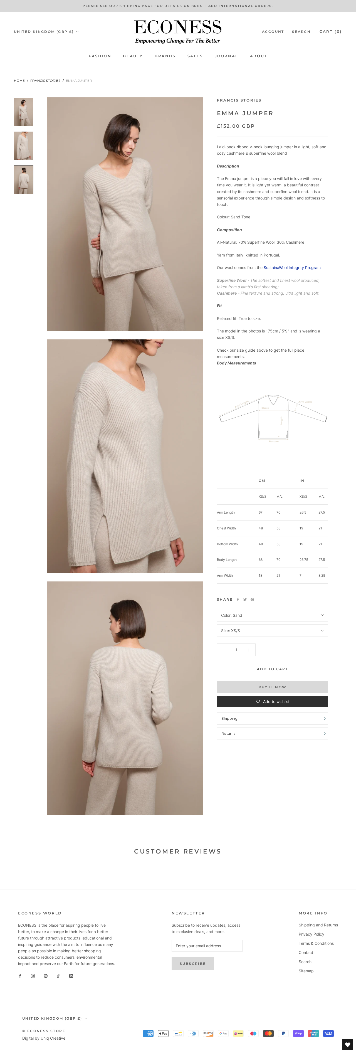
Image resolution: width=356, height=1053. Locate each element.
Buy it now (273, 687)
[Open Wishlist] (347, 1044)
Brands (165, 56)
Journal (226, 56)
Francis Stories (45, 80)
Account (273, 31)
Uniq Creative (53, 1038)
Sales (195, 56)
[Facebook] (237, 599)
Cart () (331, 31)
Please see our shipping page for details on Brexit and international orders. (178, 6)
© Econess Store (43, 1031)
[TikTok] (58, 975)
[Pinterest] (252, 599)
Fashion (100, 56)
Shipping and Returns (318, 925)
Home (19, 80)
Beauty (133, 56)
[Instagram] (33, 975)
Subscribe (193, 963)
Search (301, 31)
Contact (306, 952)
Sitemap (306, 970)
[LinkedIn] (71, 975)
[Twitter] (245, 599)
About (258, 56)
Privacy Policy (311, 934)
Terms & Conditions (316, 943)
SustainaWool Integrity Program (292, 267)
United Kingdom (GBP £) (44, 31)
